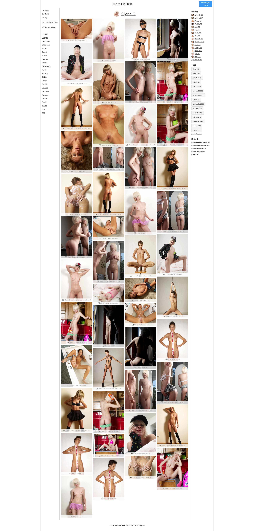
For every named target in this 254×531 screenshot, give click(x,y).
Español (45, 34)
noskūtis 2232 (198, 113)
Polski (44, 102)
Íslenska (45, 84)
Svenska (45, 73)
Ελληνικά (46, 45)
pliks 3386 (196, 73)
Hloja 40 (198, 57)
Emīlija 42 (198, 48)
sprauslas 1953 (198, 121)
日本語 (44, 55)
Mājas (46, 10)
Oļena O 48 (199, 39)
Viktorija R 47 (199, 42)
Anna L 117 (199, 18)
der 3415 (196, 69)
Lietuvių (45, 59)
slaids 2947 (197, 86)
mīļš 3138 (196, 82)
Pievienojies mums (205, 3)
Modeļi (46, 14)
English (44, 48)
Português (45, 95)
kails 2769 (196, 99)
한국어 (44, 105)
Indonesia (45, 91)
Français (45, 38)
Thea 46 (197, 45)
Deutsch (45, 88)
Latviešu (45, 63)
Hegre (122, 3)
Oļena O (128, 13)
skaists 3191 (197, 78)
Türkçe (44, 77)
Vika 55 (197, 36)
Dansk (44, 80)
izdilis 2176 (197, 117)
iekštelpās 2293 (198, 104)
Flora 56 (197, 30)
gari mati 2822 (198, 91)
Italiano (44, 98)
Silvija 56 (198, 33)
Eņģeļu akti (195, 154)
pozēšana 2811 (198, 95)
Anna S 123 (199, 15)
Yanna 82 (198, 21)
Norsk (44, 70)
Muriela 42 (198, 51)
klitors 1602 (197, 130)
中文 (43, 109)
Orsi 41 (197, 54)
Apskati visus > (196, 60)
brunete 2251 (197, 108)
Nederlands (46, 66)
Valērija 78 (198, 24)
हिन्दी (43, 113)
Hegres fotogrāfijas (198, 151)
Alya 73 (197, 27)
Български (46, 41)
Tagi (45, 17)
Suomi (44, 52)
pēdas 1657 (197, 126)
